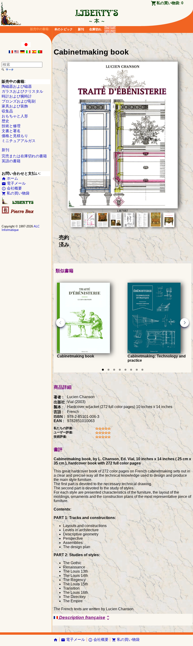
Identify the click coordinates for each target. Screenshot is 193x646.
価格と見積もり (15, 136)
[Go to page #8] (142, 370)
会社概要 (12, 188)
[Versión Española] (34, 52)
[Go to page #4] (120, 370)
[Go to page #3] (114, 370)
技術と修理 (11, 126)
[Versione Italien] (28, 52)
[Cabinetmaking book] (83, 352)
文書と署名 (11, 131)
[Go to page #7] (137, 370)
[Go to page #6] (131, 370)
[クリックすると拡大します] (123, 207)
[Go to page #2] (108, 370)
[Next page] (184, 322)
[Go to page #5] (125, 370)
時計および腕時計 (17, 96)
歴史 (5, 121)
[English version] (16, 52)
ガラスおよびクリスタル (22, 91)
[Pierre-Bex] (18, 212)
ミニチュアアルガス (19, 141)
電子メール (14, 183)
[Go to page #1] (103, 370)
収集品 (7, 111)
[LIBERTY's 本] (96, 20)
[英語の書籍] (110, 28)
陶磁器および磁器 (17, 86)
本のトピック (63, 29)
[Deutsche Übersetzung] (22, 52)
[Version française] (10, 52)
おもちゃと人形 (15, 116)
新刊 (81, 29)
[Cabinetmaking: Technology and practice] (154, 352)
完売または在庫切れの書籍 (24, 156)
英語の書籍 (11, 161)
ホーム (10, 178)
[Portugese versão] (40, 52)
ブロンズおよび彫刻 (19, 101)
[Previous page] (60, 322)
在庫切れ (95, 29)
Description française (84, 618)
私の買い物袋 (15, 193)
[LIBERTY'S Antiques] (18, 203)
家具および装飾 (15, 106)
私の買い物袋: (170, 3)
